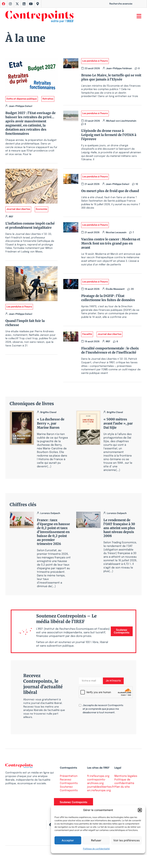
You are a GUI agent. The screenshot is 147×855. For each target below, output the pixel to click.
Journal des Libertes (18, 209)
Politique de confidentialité (96, 848)
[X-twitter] (17, 4)
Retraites (47, 99)
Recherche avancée (120, 4)
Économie (41, 209)
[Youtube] (31, 4)
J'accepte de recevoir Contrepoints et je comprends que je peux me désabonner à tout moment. (103, 709)
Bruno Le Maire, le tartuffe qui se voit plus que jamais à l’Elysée (111, 77)
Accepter (68, 840)
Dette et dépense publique (21, 99)
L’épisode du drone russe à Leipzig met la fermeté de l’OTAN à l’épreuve (108, 135)
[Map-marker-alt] (37, 4)
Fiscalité (87, 334)
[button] (140, 810)
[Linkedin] (24, 4)
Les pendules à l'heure (19, 307)
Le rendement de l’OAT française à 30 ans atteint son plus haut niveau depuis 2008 (119, 528)
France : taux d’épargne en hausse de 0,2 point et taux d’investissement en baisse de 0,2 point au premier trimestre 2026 (53, 532)
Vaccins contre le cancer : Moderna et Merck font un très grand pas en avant (110, 243)
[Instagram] (10, 4)
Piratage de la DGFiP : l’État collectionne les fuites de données (108, 298)
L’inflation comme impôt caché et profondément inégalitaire (30, 225)
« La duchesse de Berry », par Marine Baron (50, 423)
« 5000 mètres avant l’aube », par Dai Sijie (118, 423)
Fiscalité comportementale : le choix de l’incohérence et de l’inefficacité (110, 350)
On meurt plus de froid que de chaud (110, 191)
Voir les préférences (126, 840)
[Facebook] (50, 824)
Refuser (96, 840)
